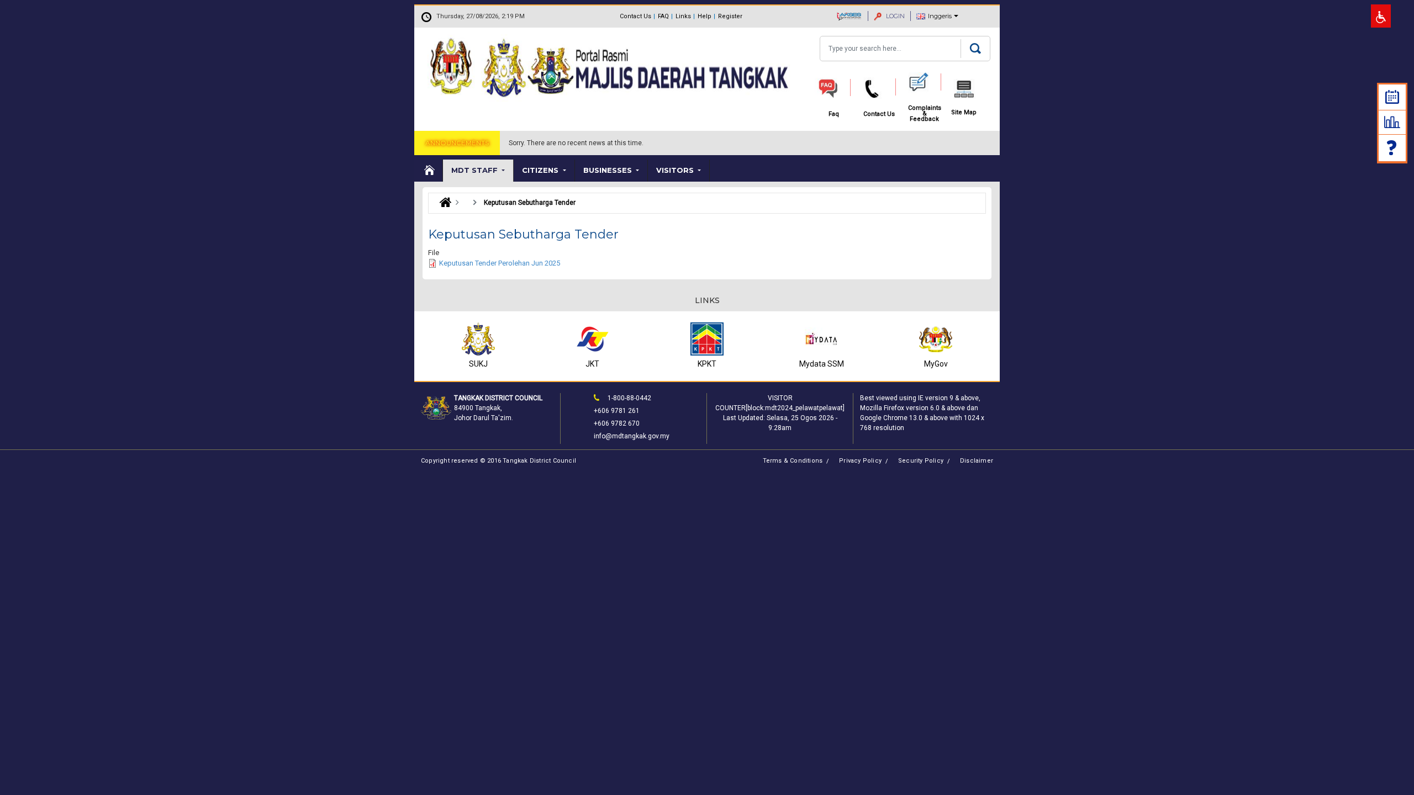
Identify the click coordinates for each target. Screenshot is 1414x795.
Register (730, 16)
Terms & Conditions (793, 460)
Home (428, 171)
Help (704, 16)
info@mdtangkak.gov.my (631, 436)
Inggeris (940, 16)
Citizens (541, 170)
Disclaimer (976, 460)
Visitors (676, 170)
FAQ (663, 16)
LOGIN (894, 16)
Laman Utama (443, 203)
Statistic (1392, 122)
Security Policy (920, 460)
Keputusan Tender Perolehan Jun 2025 (499, 263)
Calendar (1392, 97)
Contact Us (635, 16)
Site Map (964, 112)
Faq (1392, 147)
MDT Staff (475, 170)
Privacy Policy (860, 460)
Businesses (608, 170)
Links (683, 16)
